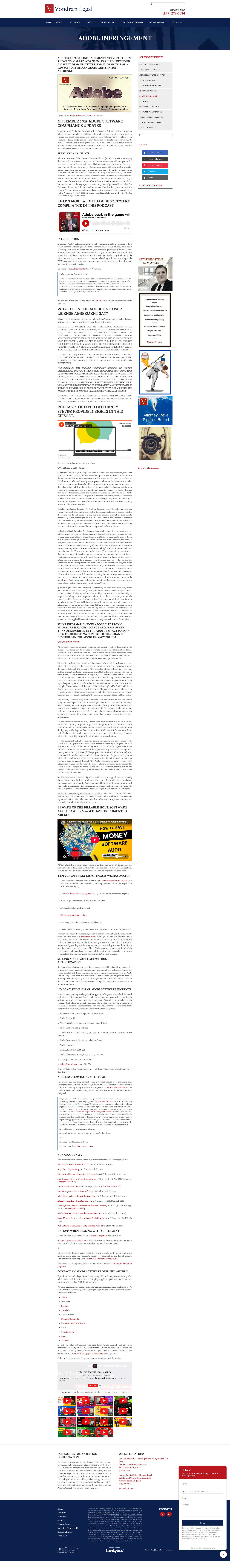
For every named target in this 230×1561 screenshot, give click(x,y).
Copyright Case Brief (66, 1182)
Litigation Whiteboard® (131, 22)
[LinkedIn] (169, 1514)
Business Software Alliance (115, 880)
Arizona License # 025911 (66, 1552)
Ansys (63, 1336)
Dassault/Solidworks (70, 1319)
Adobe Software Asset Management (76, 893)
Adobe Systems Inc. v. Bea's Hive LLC (73, 1164)
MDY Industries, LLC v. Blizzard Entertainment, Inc (80, 1213)
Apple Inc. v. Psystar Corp (68, 1169)
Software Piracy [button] (111, 1392)
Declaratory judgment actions (74, 915)
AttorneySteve (61, 458)
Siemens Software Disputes (152, 75)
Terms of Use (149, 1550)
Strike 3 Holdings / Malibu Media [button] (87, 1392)
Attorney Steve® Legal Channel (95, 1371)
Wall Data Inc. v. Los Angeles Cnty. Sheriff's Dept (79, 1226)
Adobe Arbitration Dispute (81, 116)
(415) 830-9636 (124, 1470)
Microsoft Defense (148, 91)
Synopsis (65, 1306)
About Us (60, 22)
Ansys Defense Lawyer (149, 70)
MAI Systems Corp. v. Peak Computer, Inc (77, 1179)
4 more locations (126, 1488)
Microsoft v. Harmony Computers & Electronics (78, 1174)
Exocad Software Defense (151, 122)
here (79, 496)
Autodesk (65, 1310)
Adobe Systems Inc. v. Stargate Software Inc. (77, 1196)
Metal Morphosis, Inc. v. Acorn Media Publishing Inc (81, 1218)
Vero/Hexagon (67, 1332)
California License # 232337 (66, 1550)
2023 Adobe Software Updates (74, 458)
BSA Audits (144, 101)
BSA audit (97, 301)
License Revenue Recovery (151, 117)
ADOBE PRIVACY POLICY (68, 642)
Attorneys (75, 22)
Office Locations (131, 1454)
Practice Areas (107, 22)
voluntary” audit (88, 937)
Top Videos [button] (65, 1392)
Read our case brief (111, 1186)
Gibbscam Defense (147, 128)
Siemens (65, 1340)
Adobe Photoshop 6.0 (69, 1064)
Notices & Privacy (157, 22)
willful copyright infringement (90, 1353)
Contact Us (62, 1536)
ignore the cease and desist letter (74, 1240)
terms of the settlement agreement (102, 1259)
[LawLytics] (115, 1550)
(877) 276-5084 (174, 13)
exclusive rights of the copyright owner (94, 1112)
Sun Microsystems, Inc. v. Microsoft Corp (75, 1191)
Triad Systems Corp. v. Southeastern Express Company (82, 1206)
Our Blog (91, 22)
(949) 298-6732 (125, 1484)
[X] (162, 1514)
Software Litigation (149, 107)
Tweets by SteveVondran (148, 468)
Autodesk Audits (147, 80)
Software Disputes (151, 57)
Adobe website (78, 269)
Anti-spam (169, 1550)
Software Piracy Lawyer (150, 112)
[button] (60, 1416)
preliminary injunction (83, 1146)
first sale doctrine (117, 1087)
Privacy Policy (159, 1550)
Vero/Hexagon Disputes (150, 86)
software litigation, (99, 1236)
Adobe (64, 1297)
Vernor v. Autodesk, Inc (103, 1101)
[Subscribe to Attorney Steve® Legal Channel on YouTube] (95, 1385)
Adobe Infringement (148, 96)
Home (48, 22)
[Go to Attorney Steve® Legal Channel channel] (94, 1366)
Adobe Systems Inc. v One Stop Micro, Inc (75, 1201)
